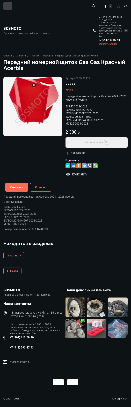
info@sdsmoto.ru (20, 362)
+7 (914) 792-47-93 (22, 347)
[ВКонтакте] (73, 165)
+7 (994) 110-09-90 (109, 40)
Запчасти (21, 55)
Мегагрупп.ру (120, 398)
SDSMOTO (12, 28)
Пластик (34, 55)
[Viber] (89, 165)
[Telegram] (84, 165)
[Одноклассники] (78, 165)
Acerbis (69, 89)
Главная (7, 55)
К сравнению (78, 152)
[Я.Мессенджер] (68, 165)
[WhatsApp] (95, 165)
